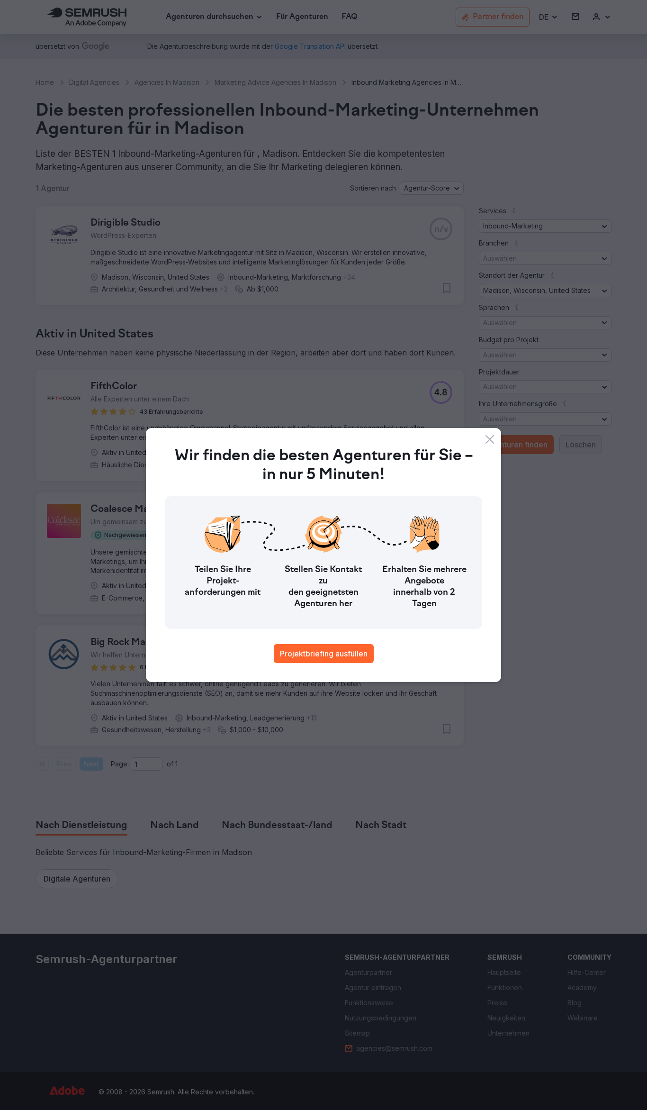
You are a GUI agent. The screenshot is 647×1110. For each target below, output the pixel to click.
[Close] (489, 439)
